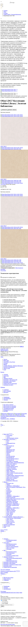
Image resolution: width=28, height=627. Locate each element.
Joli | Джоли (9, 515)
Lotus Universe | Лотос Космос (13, 518)
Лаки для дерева (10, 547)
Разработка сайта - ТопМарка (8, 418)
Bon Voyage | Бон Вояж (12, 502)
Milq (4, 377)
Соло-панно (9, 435)
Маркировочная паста (11, 560)
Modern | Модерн (10, 509)
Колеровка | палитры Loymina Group (12, 564)
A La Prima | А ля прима (12, 461)
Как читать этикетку (8, 404)
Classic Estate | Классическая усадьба (15, 498)
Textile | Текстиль (10, 522)
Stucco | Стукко (10, 520)
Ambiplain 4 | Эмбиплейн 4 (12, 485)
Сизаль (8, 436)
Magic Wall (6, 360)
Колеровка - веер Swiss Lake (10, 379)
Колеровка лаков (7, 382)
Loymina (5, 363)
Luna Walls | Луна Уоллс (9, 362)
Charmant (5, 374)
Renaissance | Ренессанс (12, 480)
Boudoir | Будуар (10, 479)
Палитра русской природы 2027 (10, 571)
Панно (4, 529)
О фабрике (6, 389)
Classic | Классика (10, 511)
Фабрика (3, 387)
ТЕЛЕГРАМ (4, 592)
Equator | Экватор (10, 465)
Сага (7, 442)
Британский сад (10, 457)
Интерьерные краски (11, 540)
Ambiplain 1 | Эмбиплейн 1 (12, 507)
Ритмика (8, 506)
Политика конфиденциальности (8, 416)
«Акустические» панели (12, 438)
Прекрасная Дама (10, 449)
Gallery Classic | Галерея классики (14, 473)
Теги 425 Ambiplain (5, 569)
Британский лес (10, 460)
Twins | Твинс (9, 514)
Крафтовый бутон (10, 443)
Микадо (8, 493)
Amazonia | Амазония (11, 469)
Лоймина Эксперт (7, 378)
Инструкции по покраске (9, 407)
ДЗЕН (20, 592)
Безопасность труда (8, 409)
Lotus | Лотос (9, 519)
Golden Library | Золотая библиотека (15, 462)
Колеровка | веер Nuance (9, 563)
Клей (4, 369)
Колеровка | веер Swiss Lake (10, 562)
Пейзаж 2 (8, 452)
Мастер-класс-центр (8, 577)
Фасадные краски (10, 545)
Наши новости (7, 578)
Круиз (7, 440)
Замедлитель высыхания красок (14, 558)
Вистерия (8, 447)
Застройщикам (7, 398)
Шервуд (8, 448)
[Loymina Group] (7, 3)
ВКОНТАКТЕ (10, 592)
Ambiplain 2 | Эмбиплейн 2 (12, 504)
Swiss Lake (6, 375)
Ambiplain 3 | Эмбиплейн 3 (12, 496)
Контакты (5, 392)
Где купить (3, 591)
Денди (7, 453)
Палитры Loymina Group (12, 555)
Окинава (8, 492)
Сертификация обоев (8, 408)
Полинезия (9, 491)
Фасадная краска (10, 553)
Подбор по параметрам (9, 367)
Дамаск (8, 484)
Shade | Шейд (9, 470)
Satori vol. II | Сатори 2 (11, 478)
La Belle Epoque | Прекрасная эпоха (15, 475)
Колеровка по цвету (8, 384)
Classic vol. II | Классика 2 (12, 476)
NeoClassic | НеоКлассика (12, 505)
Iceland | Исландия (10, 497)
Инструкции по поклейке (9, 406)
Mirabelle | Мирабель (11, 500)
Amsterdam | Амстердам (12, 501)
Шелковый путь (10, 451)
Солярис (8, 489)
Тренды (5, 359)
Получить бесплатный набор (8, 624)
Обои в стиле (6, 368)
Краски (2, 372)
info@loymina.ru (4, 350)
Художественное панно (12, 466)
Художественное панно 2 (12, 458)
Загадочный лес (10, 445)
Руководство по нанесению (10, 383)
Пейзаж (8, 454)
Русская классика (10, 456)
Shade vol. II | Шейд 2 (11, 463)
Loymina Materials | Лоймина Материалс (13, 365)
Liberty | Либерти (10, 471)
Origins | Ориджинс (11, 467)
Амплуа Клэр (9, 474)
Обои (2, 356)
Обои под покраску (11, 510)
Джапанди (8, 494)
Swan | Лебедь (9, 513)
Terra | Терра (9, 523)
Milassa (5, 364)
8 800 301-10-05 (4, 349)
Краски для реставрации (12, 546)
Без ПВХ (5, 411)
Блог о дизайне (7, 391)
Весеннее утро (9, 483)
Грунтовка (8, 541)
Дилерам (5, 399)
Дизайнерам (6, 397)
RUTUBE (16, 592)
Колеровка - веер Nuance (9, 381)
